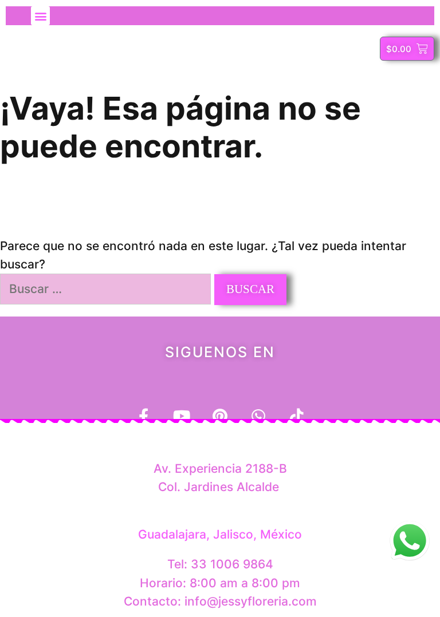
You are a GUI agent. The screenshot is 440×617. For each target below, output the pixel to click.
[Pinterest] (220, 416)
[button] (40, 15)
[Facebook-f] (143, 416)
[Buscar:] (107, 289)
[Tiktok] (297, 416)
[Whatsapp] (258, 416)
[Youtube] (182, 416)
